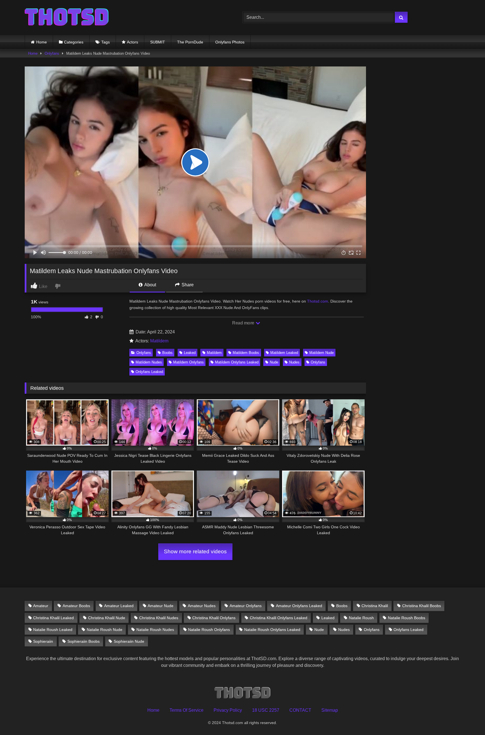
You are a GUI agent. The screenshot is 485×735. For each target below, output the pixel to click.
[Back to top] (467, 718)
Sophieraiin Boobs (83, 641)
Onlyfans (52, 53)
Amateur (40, 605)
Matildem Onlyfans (188, 362)
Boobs (167, 353)
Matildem (159, 340)
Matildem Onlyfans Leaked (236, 362)
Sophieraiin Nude (129, 641)
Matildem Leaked (284, 353)
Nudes (294, 362)
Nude (274, 362)
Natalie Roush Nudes (155, 629)
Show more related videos (195, 551)
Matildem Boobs (246, 353)
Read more (243, 323)
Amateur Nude (160, 605)
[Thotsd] (67, 17)
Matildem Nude (321, 353)
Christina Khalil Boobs (421, 605)
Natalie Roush (361, 618)
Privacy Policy (228, 710)
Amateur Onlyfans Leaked (299, 605)
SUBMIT (157, 42)
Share (187, 284)
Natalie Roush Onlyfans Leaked (272, 629)
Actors (132, 42)
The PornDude (190, 42)
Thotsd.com (317, 301)
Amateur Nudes (202, 605)
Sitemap (329, 710)
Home (41, 42)
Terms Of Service (186, 710)
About (149, 284)
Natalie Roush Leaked (52, 629)
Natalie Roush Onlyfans (209, 629)
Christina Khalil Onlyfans (213, 618)
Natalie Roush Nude (104, 629)
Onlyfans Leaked (149, 372)
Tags (105, 42)
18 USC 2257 (265, 710)
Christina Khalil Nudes (158, 618)
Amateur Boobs (76, 605)
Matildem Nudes (149, 362)
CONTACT (300, 710)
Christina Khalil (375, 605)
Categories (73, 42)
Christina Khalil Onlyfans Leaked (278, 618)
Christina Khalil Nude (106, 618)
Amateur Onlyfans (246, 605)
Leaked (190, 353)
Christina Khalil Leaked (53, 618)
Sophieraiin (43, 641)
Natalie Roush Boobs (406, 618)
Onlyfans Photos (229, 42)
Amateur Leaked (119, 605)
